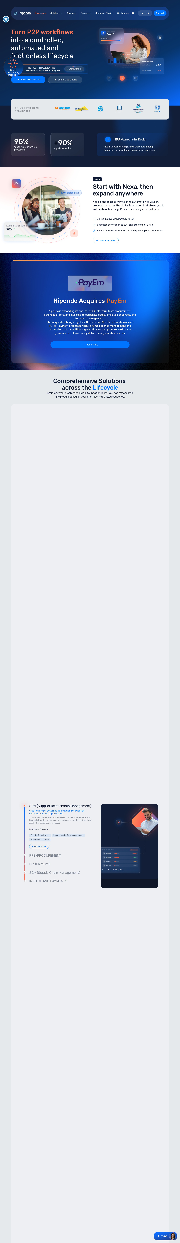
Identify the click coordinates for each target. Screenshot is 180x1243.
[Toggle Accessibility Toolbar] (6, 19)
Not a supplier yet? (13, 63)
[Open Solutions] (62, 13)
